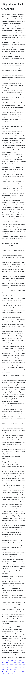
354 (15, 669)
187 (3, 666)
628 (23, 662)
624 (23, 660)
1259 (3, 667)
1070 (11, 667)
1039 (3, 660)
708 (7, 669)
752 (11, 669)
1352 (20, 664)
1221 (3, 664)
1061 (8, 673)
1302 (23, 669)
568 (15, 662)
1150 (3, 669)
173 (7, 667)
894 (11, 662)
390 (3, 662)
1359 (24, 664)
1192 (12, 673)
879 (15, 660)
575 (23, 671)
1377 (8, 660)
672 (16, 673)
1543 (19, 662)
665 (12, 660)
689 (23, 667)
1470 (20, 660)
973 (20, 667)
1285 (7, 671)
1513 (16, 664)
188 (11, 671)
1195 (15, 671)
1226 (7, 662)
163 (19, 671)
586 (7, 664)
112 (20, 673)
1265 (11, 666)
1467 (3, 673)
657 (3, 671)
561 (19, 669)
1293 (11, 664)
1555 (7, 666)
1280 (16, 666)
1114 (20, 666)
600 (24, 666)
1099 (16, 667)
